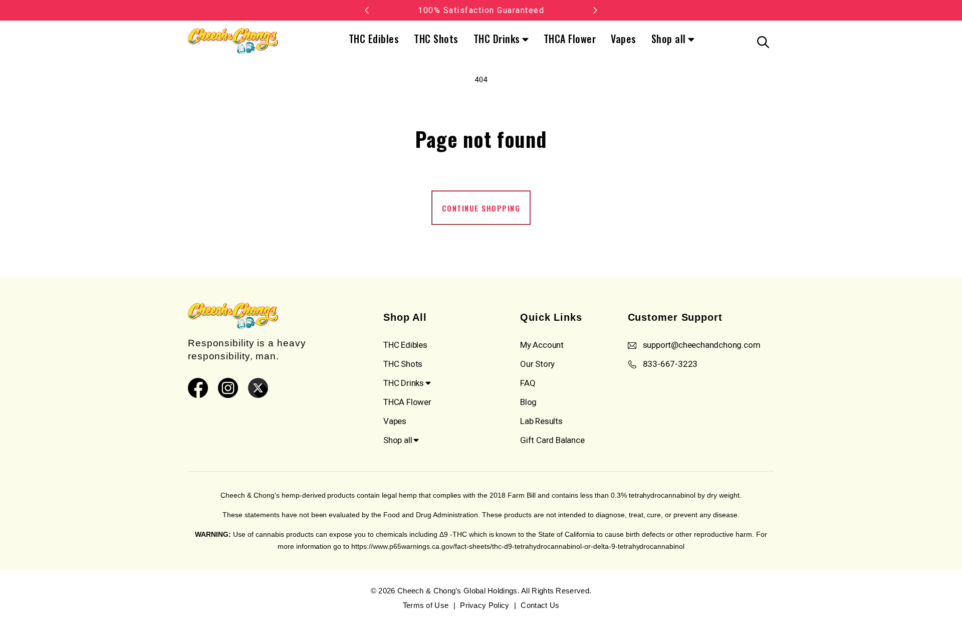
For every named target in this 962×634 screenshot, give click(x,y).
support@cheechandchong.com (702, 345)
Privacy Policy (484, 605)
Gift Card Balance (552, 440)
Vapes (623, 38)
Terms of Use (426, 605)
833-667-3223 (670, 364)
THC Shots (436, 38)
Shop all (668, 39)
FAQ (527, 383)
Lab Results (541, 421)
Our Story (537, 364)
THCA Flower (570, 38)
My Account (542, 345)
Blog (528, 402)
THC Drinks (496, 39)
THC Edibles (374, 38)
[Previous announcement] (367, 10)
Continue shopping (481, 208)
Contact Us (540, 605)
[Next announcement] (595, 10)
